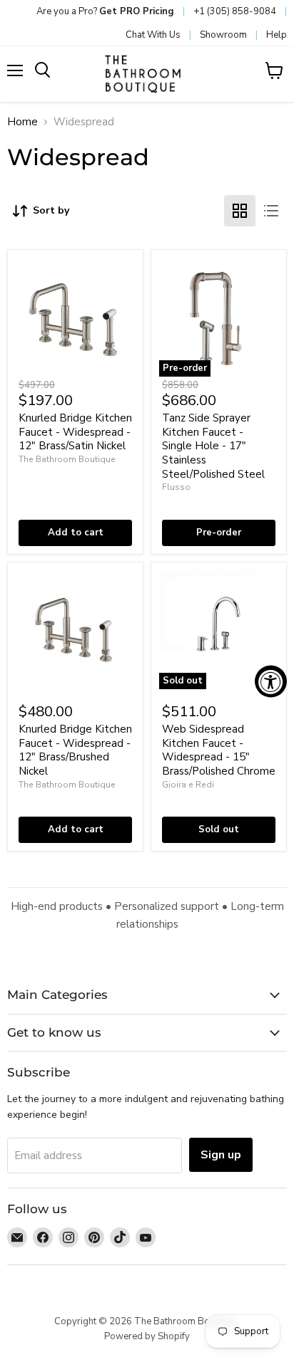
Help (276, 34)
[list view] (271, 210)
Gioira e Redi (188, 784)
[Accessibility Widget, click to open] (271, 681)
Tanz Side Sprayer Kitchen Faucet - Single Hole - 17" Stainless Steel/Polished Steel (213, 446)
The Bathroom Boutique (67, 459)
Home (22, 122)
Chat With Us (153, 34)
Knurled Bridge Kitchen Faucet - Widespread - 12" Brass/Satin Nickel (75, 432)
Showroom (223, 34)
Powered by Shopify (147, 1336)
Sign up (221, 1155)
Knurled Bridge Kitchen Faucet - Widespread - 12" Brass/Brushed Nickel (75, 750)
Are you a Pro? (105, 11)
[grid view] (239, 210)
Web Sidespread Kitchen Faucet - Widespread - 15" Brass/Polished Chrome (218, 750)
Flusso (176, 487)
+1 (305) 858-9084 (234, 11)
